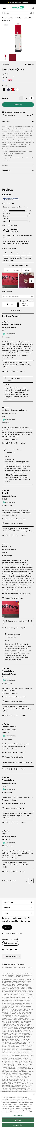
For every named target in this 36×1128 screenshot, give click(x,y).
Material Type (18, 18)
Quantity (5, 98)
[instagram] (7, 949)
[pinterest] (11, 949)
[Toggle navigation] (4, 8)
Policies (6, 913)
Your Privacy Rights (17, 1115)
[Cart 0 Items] (32, 8)
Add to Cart (18, 104)
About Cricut (8, 902)
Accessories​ (25, 2)
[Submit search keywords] (31, 13)
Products (7, 908)
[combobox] (18, 13)
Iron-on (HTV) (27, 18)
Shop (3, 18)
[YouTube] (16, 949)
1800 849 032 (17, 934)
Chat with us (12, 943)
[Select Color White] (17, 89)
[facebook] (3, 949)
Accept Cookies (18, 1125)
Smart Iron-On (6, 20)
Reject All (18, 1120)
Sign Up (7, 927)
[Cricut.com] (18, 8)
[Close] (34, 1095)
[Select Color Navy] (8, 89)
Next (34, 2)
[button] (29, 64)
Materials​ (16, 2)
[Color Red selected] (13, 89)
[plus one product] (31, 98)
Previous (2, 2)
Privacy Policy (29, 1111)
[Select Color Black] (4, 89)
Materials (9, 18)
